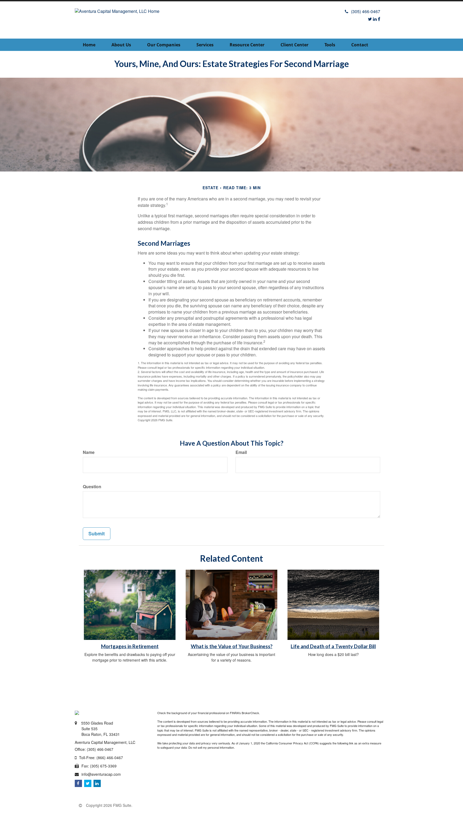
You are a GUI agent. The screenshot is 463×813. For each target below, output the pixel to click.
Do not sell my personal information (211, 747)
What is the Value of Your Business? (231, 646)
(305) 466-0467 (365, 11)
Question (92, 487)
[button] (121, 45)
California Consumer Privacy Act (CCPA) (292, 743)
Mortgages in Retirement (130, 646)
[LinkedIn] (375, 19)
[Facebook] (379, 19)
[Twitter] (370, 19)
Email (241, 452)
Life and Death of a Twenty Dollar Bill (333, 646)
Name (89, 452)
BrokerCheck (250, 713)
